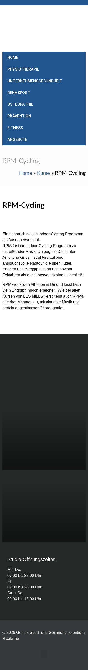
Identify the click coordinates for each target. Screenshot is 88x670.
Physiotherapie (23, 69)
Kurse (43, 173)
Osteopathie (20, 104)
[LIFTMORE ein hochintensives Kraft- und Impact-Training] (44, 506)
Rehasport (18, 92)
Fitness (15, 127)
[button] (44, 654)
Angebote (17, 139)
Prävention (19, 116)
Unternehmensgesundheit (34, 81)
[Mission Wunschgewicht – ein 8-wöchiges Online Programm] (44, 434)
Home (12, 57)
